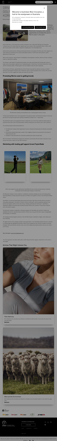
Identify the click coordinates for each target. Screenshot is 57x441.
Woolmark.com (15, 22)
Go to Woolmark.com (28, 27)
